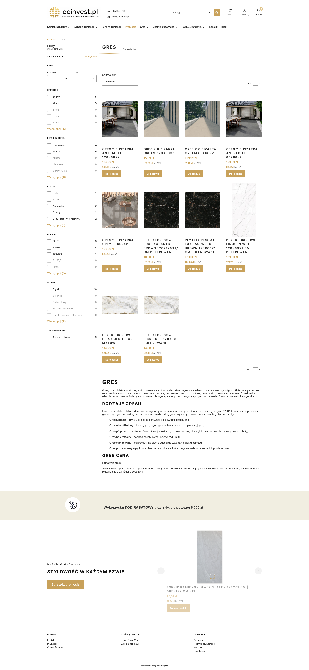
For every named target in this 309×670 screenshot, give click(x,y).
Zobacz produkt (178, 608)
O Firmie (198, 640)
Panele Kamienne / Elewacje (68, 315)
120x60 (56, 247)
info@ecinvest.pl (120, 16)
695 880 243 (118, 11)
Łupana (56, 158)
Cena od (51, 72)
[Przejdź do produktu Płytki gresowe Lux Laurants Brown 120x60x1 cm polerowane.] (202, 210)
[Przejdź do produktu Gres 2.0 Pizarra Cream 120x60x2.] (161, 119)
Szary (56, 199)
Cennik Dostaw (55, 647)
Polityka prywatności (204, 643)
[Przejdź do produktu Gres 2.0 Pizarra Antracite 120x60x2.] (120, 119)
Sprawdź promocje (65, 584)
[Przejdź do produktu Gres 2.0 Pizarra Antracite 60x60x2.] (244, 119)
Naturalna (58, 164)
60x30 (56, 267)
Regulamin (199, 651)
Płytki (56, 289)
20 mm (56, 103)
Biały (55, 193)
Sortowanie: (109, 74)
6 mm (56, 109)
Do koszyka (111, 173)
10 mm (56, 97)
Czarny (56, 212)
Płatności (52, 643)
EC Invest (52, 39)
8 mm (56, 116)
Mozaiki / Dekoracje (63, 308)
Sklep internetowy (153, 665)
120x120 (57, 254)
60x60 (56, 241)
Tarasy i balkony (61, 337)
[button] (217, 12)
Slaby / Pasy (59, 302)
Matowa (57, 151)
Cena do (79, 72)
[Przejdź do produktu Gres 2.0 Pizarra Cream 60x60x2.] (202, 119)
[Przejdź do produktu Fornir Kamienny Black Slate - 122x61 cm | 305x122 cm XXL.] (209, 557)
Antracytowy (59, 206)
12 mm (56, 122)
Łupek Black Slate (130, 643)
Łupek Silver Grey (130, 640)
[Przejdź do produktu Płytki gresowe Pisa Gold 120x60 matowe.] (120, 305)
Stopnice (57, 295)
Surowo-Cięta (60, 170)
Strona (249, 83)
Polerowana (59, 145)
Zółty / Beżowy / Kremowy (66, 219)
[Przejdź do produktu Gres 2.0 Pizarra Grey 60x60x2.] (120, 210)
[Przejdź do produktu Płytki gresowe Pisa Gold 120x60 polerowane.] (161, 305)
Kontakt (51, 640)
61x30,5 (57, 260)
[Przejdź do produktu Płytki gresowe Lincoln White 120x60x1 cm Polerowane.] (244, 210)
